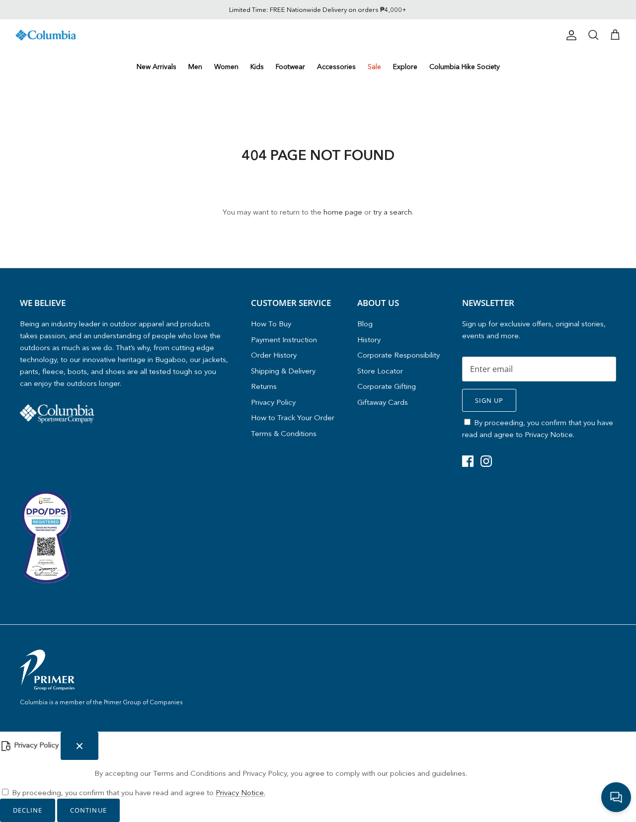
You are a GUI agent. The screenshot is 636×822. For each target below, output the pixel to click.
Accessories (336, 66)
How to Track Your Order (292, 417)
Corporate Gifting (386, 386)
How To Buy (271, 323)
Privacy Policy (273, 402)
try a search (392, 212)
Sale (374, 66)
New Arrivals (156, 66)
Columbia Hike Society (464, 66)
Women (226, 66)
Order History (274, 355)
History (369, 339)
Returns (264, 386)
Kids (257, 66)
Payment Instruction (284, 339)
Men (195, 66)
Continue (88, 810)
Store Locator (380, 370)
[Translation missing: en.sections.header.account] (569, 35)
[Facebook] (468, 461)
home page (342, 212)
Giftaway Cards (382, 402)
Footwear (290, 66)
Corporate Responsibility (398, 355)
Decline (27, 810)
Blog (365, 323)
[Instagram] (486, 461)
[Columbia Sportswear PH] (46, 35)
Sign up (489, 400)
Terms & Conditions (284, 433)
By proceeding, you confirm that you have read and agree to (138, 792)
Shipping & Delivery (283, 370)
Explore (405, 66)
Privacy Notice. (549, 434)
